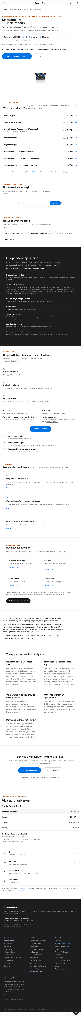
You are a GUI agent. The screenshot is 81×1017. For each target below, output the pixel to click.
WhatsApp (30, 920)
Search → (55, 203)
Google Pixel (8, 960)
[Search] (71, 3)
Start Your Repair (35, 938)
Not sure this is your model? (17, 56)
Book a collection (40, 429)
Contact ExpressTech (62, 960)
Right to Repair (62, 946)
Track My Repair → (36, 969)
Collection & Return (36, 943)
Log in (57, 966)
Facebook (13, 999)
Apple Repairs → (9, 938)
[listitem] (40, 115)
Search (38, 56)
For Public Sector (35, 963)
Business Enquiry (36, 955)
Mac (10, 9)
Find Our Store (60, 963)
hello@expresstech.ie (19, 920)
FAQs (57, 949)
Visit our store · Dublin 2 (38, 941)
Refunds (69, 1009)
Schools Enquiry (35, 960)
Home (5, 9)
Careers (58, 941)
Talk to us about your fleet (18, 601)
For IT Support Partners (38, 966)
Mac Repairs (8, 946)
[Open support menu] (76, 1012)
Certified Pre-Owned (37, 949)
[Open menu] (4, 3)
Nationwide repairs (8, 41)
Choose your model (29, 770)
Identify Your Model (36, 972)
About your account (62, 969)
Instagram (20, 999)
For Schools (34, 958)
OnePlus (7, 963)
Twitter (6, 999)
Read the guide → (52, 421)
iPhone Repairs (9, 941)
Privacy (63, 1009)
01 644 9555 (8, 920)
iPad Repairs (8, 943)
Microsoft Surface (10, 952)
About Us (58, 938)
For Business (34, 952)
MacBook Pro (17, 9)
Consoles (7, 966)
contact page (25, 888)
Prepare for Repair (61, 952)
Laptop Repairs (9, 955)
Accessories (34, 946)
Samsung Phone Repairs (12, 958)
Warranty (58, 955)
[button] (77, 3)
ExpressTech (40, 3)
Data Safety (59, 958)
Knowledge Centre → (62, 943)
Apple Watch (8, 949)
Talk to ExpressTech (53, 770)
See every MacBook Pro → (49, 30)
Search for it (31, 172)
